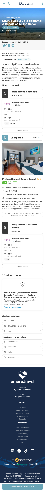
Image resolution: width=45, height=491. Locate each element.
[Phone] (9, 4)
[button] (5, 159)
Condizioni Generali (22, 431)
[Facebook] (19, 451)
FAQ (22, 442)
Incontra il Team (22, 410)
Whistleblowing (22, 439)
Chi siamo (22, 407)
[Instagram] (12, 451)
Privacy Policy (22, 433)
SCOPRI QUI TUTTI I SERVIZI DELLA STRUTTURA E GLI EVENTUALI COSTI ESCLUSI (22, 79)
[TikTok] (26, 451)
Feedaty (22, 419)
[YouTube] (32, 451)
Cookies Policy (22, 436)
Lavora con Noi (22, 416)
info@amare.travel (22, 396)
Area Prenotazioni (22, 428)
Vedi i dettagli (22, 130)
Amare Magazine (22, 413)
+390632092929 (24, 390)
